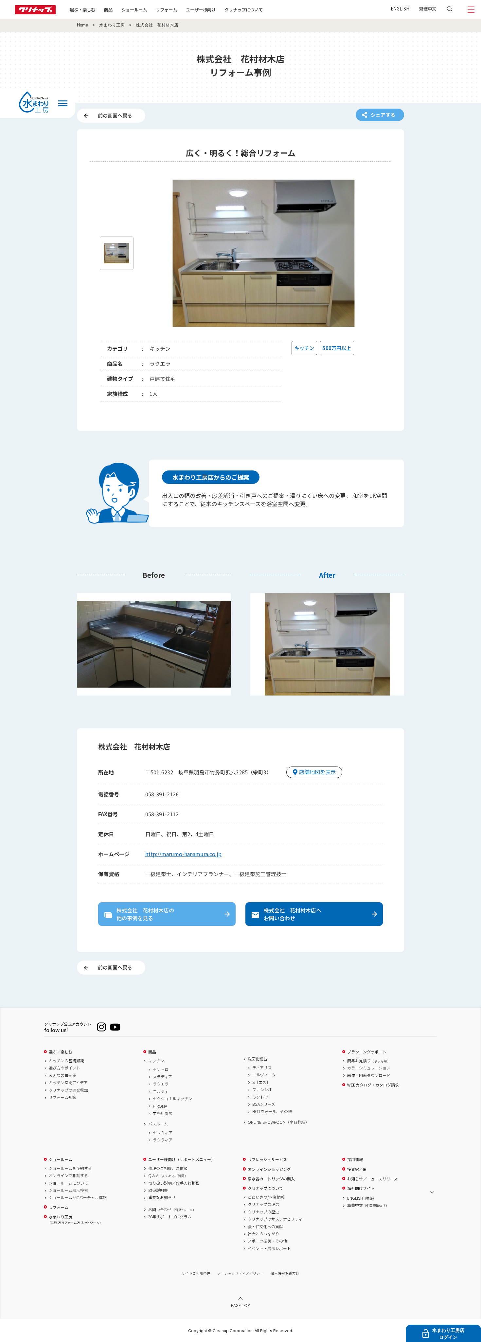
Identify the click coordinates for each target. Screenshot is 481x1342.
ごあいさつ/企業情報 (266, 1197)
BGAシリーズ (263, 1104)
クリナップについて (243, 9)
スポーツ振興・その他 (267, 1241)
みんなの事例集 (62, 1075)
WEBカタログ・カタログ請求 (373, 1084)
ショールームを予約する (70, 1168)
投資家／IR (356, 1169)
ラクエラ (161, 1083)
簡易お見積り (368, 1060)
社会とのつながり (263, 1233)
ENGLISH (400, 8)
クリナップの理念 (263, 1204)
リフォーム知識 (62, 1097)
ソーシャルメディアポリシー (240, 1273)
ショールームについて (68, 1183)
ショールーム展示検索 (68, 1190)
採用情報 (355, 1159)
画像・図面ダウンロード (368, 1075)
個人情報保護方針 (285, 1273)
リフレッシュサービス (267, 1159)
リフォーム (166, 9)
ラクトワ (260, 1097)
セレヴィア (162, 1132)
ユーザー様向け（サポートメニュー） (181, 1159)
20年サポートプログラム (169, 1216)
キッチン (156, 1060)
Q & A (168, 1175)
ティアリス (262, 1067)
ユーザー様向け (201, 9)
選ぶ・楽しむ (82, 9)
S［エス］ (261, 1082)
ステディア (162, 1076)
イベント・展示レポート (269, 1248)
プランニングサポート (366, 1051)
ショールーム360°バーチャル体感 (78, 1197)
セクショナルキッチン (172, 1098)
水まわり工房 (112, 25)
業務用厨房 (162, 1113)
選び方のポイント (64, 1067)
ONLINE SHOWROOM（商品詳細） (278, 1122)
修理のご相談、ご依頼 (167, 1168)
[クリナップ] (35, 12)
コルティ (160, 1091)
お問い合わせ (172, 1209)
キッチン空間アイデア (68, 1082)
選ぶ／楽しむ (60, 1051)
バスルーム (158, 1123)
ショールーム (134, 9)
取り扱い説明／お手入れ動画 (173, 1183)
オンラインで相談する (68, 1175)
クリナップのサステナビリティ (275, 1219)
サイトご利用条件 (196, 1273)
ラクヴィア (162, 1139)
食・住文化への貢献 (265, 1226)
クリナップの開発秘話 (68, 1090)
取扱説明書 (158, 1190)
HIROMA (160, 1106)
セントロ (161, 1069)
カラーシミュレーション (368, 1067)
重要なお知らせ (162, 1197)
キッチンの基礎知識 (66, 1060)
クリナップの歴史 (263, 1211)
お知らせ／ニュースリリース (372, 1178)
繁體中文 (427, 8)
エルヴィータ (264, 1074)
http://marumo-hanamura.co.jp (183, 854)
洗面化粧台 (257, 1058)
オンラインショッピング (269, 1169)
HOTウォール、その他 (272, 1111)
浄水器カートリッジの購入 (271, 1178)
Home (82, 25)
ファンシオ (262, 1089)
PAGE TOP (240, 1305)
